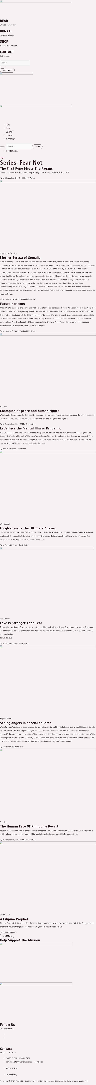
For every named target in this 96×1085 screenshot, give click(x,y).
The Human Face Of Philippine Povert (29, 826)
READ (8, 125)
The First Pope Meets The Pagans (26, 168)
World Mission (12, 151)
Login (2, 157)
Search (3, 146)
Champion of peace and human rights (29, 411)
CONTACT (9, 132)
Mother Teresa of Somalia (20, 257)
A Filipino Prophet (14, 919)
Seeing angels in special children (26, 723)
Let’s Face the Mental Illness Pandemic (30, 428)
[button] (7, 936)
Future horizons (12, 304)
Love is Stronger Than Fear (21, 623)
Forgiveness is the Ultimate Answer (28, 528)
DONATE (9, 135)
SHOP (8, 128)
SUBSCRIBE (10, 139)
